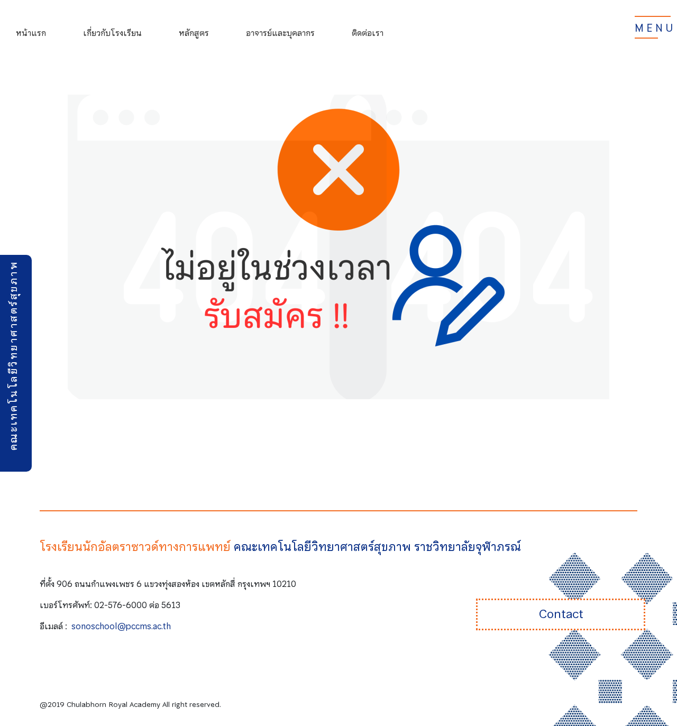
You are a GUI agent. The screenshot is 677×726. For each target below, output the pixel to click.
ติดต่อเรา (367, 33)
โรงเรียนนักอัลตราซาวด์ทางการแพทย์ (135, 547)
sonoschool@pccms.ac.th (121, 626)
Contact (560, 614)
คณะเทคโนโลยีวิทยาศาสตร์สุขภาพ (13, 355)
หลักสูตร (194, 33)
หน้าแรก (31, 33)
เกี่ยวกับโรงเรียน (112, 33)
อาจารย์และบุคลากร (280, 33)
